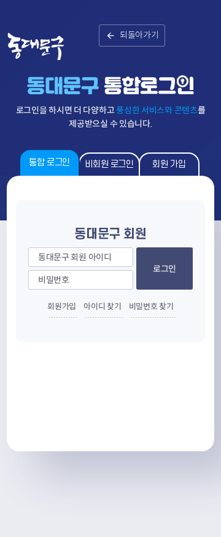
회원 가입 (168, 164)
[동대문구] (47, 55)
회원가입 (61, 306)
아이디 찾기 (102, 306)
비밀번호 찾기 (151, 306)
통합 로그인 (49, 162)
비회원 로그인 (109, 164)
